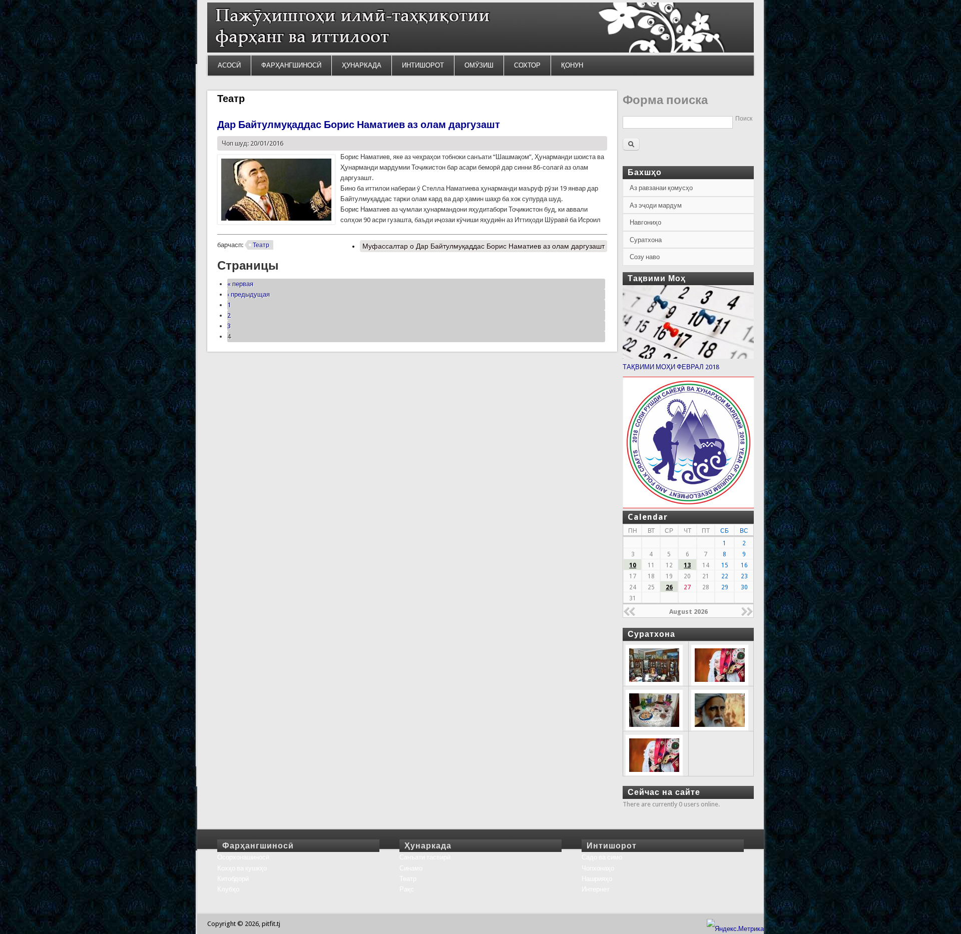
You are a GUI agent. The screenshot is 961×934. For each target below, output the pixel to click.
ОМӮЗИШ (479, 65)
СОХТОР (527, 65)
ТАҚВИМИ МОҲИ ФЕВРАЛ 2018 (671, 367)
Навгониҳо (645, 222)
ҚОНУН (572, 65)
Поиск (743, 118)
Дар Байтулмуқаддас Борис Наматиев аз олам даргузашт (358, 125)
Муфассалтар (483, 246)
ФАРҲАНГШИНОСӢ (291, 65)
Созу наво (645, 257)
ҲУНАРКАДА (361, 65)
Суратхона (646, 240)
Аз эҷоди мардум (656, 205)
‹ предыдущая (248, 294)
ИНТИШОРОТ (423, 65)
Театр (261, 245)
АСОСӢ (229, 65)
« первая (240, 284)
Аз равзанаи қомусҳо (661, 188)
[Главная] (480, 50)
